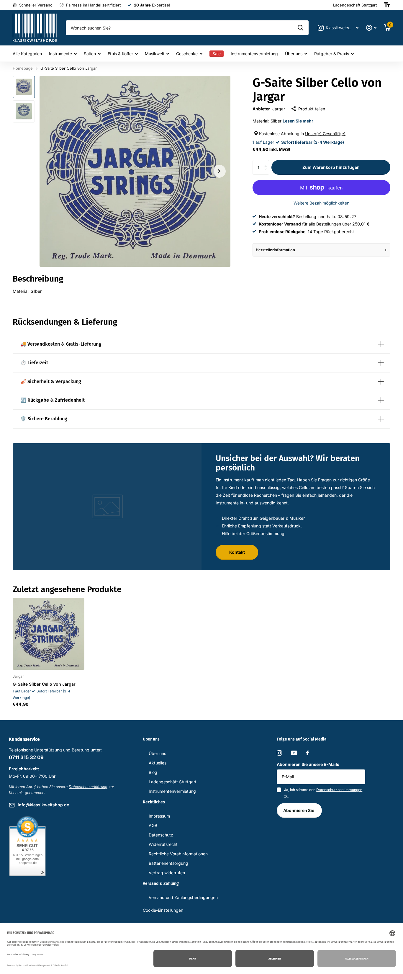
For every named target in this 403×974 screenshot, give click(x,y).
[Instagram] (279, 753)
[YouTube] (294, 753)
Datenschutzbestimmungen (339, 789)
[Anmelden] (371, 28)
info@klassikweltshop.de (43, 804)
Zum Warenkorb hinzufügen (331, 167)
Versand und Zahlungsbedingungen (183, 897)
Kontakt (237, 552)
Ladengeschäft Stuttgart (172, 781)
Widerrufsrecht (163, 844)
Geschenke (187, 53)
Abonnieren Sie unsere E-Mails (308, 764)
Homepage (23, 68)
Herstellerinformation (275, 250)
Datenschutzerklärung (88, 787)
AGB (153, 825)
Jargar (278, 108)
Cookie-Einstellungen (163, 910)
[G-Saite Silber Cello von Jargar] (48, 634)
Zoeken (300, 27)
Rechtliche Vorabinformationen (178, 853)
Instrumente (60, 53)
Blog (153, 772)
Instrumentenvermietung (254, 53)
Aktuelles (157, 762)
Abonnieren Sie (299, 810)
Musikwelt (154, 53)
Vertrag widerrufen (167, 872)
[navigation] (24, 87)
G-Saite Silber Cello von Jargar (44, 684)
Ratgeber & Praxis (331, 53)
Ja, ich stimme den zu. (323, 792)
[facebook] (307, 753)
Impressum (159, 815)
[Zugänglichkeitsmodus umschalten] (387, 5)
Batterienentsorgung (168, 863)
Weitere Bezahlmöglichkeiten (321, 202)
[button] (267, 162)
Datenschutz (161, 834)
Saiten (90, 53)
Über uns (293, 53)
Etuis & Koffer (120, 53)
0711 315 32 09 (26, 757)
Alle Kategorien (27, 53)
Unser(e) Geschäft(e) (325, 133)
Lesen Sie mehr (298, 120)
